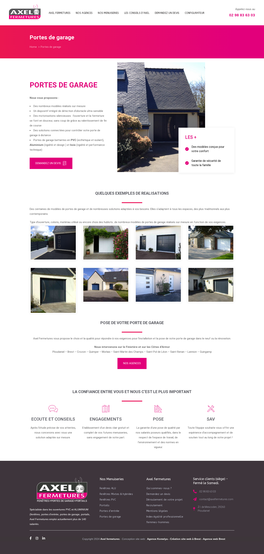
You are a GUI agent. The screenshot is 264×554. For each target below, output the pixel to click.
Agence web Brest (214, 538)
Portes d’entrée (109, 511)
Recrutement (154, 505)
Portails (105, 505)
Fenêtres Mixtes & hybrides (116, 494)
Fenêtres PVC (108, 499)
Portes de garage (110, 516)
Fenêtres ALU (108, 488)
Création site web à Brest (185, 538)
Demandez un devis (158, 494)
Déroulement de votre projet (164, 499)
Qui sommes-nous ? (159, 488)
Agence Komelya (157, 538)
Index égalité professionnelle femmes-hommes (164, 519)
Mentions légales (157, 511)
